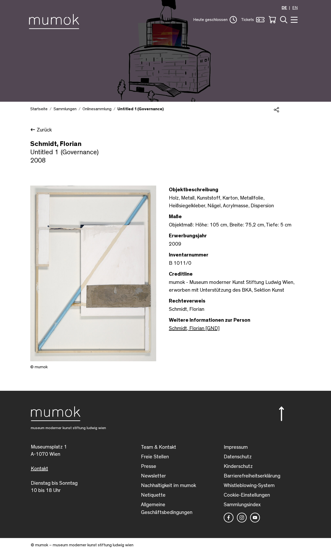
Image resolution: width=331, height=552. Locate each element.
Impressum (236, 447)
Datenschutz (238, 456)
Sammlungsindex (242, 504)
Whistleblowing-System (249, 485)
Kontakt (39, 468)
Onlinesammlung (96, 109)
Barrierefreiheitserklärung (252, 476)
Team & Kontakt (158, 447)
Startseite (39, 109)
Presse (148, 466)
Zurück (44, 130)
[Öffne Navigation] (293, 19)
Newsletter (153, 476)
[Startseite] (55, 20)
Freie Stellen (155, 456)
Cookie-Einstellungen (247, 495)
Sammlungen (65, 109)
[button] (215, 19)
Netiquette (153, 495)
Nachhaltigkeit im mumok (168, 485)
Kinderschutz (238, 466)
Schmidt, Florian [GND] (194, 328)
